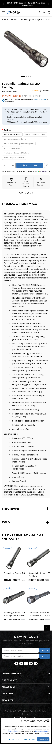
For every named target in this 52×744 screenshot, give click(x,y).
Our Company (9, 680)
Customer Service (11, 673)
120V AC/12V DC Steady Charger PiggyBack (18, 144)
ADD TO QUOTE (26, 192)
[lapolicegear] (13, 12)
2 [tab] (26, 76)
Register (44, 99)
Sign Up (44, 650)
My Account (8, 687)
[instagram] (21, 663)
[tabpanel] (26, 49)
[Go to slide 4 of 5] (48, 4)
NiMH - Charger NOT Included (14, 158)
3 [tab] (28, 76)
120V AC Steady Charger (12, 134)
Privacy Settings (41, 731)
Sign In (36, 99)
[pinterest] (31, 663)
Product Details (19, 204)
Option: (6, 130)
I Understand (43, 739)
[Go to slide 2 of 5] (3, 4)
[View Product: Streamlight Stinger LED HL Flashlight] (38, 558)
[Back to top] (47, 628)
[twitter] (26, 663)
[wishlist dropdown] (47, 165)
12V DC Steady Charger (12, 148)
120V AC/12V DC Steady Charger (15, 139)
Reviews (10, 509)
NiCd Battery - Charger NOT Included (16, 153)
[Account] (43, 12)
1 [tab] (23, 76)
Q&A (6, 522)
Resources (7, 700)
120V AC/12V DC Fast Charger (35, 134)
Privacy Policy (13, 731)
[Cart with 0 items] (48, 12)
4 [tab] (30, 76)
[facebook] (16, 663)
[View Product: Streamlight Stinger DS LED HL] (13, 558)
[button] (26, 171)
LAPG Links (7, 693)
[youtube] (36, 663)
